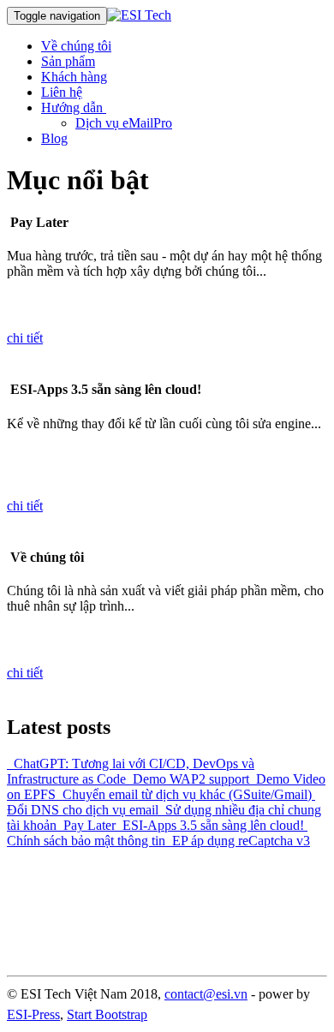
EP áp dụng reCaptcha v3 (237, 840)
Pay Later (86, 825)
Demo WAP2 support (187, 779)
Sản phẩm (68, 61)
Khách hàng (74, 76)
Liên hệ (61, 92)
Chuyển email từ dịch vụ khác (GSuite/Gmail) (184, 794)
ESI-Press (33, 1014)
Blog (54, 138)
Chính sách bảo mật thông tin (157, 833)
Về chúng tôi (76, 46)
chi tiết (25, 338)
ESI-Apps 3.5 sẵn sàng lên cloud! (210, 825)
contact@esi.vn (206, 994)
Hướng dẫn (73, 107)
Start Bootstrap (107, 1014)
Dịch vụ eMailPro (123, 123)
